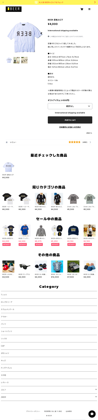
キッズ (3, 360)
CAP (3, 346)
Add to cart (70, 120)
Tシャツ (4, 295)
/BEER (3, 397)
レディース (5, 382)
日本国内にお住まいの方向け (70, 127)
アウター (4, 317)
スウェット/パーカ (7, 309)
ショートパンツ (6, 331)
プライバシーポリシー (33, 411)
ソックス (4, 339)
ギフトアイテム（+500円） (59, 100)
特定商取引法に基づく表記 (53, 411)
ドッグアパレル (6, 368)
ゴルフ (3, 390)
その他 (3, 375)
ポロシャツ (5, 353)
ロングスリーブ (6, 302)
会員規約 (69, 411)
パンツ (3, 324)
